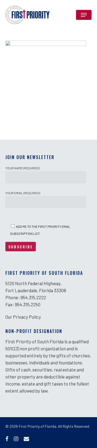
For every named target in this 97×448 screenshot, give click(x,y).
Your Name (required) (22, 168)
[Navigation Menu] (84, 15)
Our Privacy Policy (23, 316)
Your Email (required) (22, 193)
